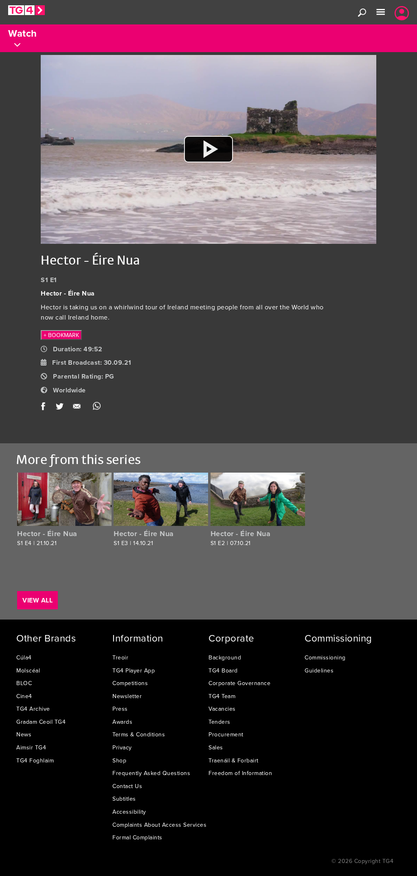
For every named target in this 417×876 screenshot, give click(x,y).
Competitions (130, 683)
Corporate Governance (239, 683)
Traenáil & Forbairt (233, 760)
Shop (119, 760)
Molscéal (28, 670)
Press (120, 709)
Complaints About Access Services (159, 825)
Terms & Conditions (138, 734)
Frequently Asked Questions (151, 773)
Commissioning (325, 657)
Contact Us (127, 786)
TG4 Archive (33, 709)
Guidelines (319, 670)
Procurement (226, 734)
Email (78, 408)
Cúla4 (24, 657)
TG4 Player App (133, 670)
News (23, 734)
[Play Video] (208, 149)
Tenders (219, 722)
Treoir (120, 657)
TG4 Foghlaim (35, 760)
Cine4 (24, 696)
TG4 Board (223, 670)
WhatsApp (97, 408)
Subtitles (124, 799)
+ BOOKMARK (61, 335)
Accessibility (129, 812)
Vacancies (222, 709)
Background (224, 657)
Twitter (60, 408)
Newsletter (127, 696)
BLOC (24, 683)
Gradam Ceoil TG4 (41, 722)
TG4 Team (221, 696)
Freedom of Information (240, 773)
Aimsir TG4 (31, 747)
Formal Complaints (137, 837)
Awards (122, 722)
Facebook (46, 408)
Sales (215, 747)
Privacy (122, 747)
